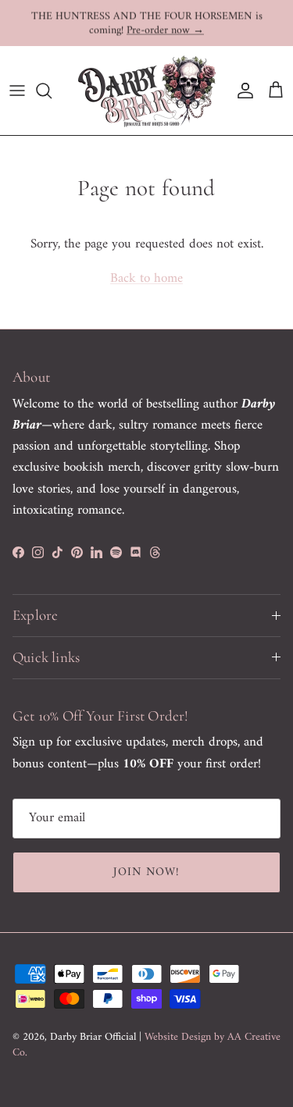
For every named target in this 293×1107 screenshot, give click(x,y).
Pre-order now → (165, 30)
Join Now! (146, 872)
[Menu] (17, 90)
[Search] (51, 90)
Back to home (146, 278)
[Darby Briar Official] (147, 90)
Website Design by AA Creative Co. (146, 1045)
